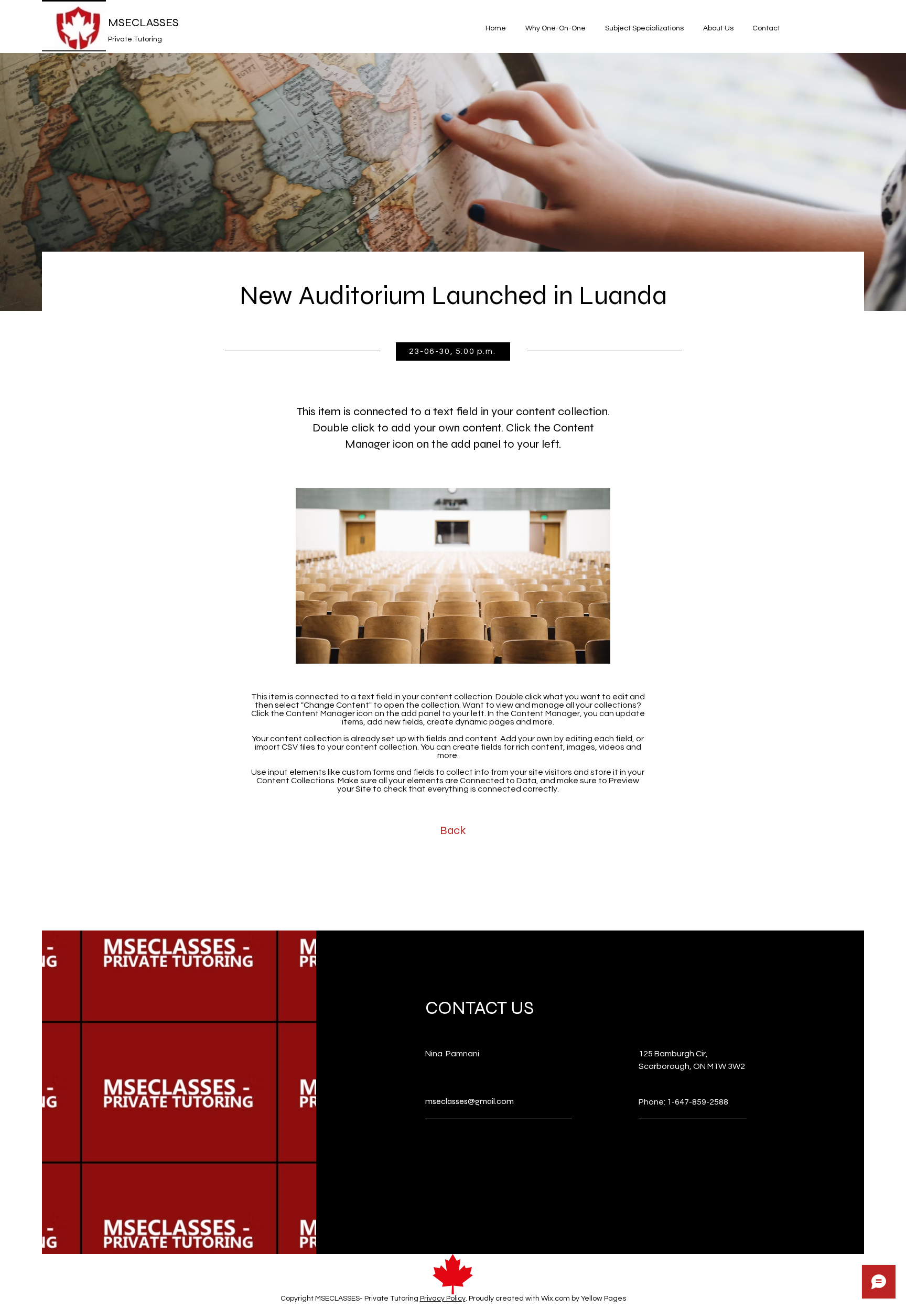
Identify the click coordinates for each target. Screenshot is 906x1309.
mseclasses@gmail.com (469, 1101)
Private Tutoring (135, 39)
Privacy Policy (443, 1298)
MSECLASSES (143, 22)
